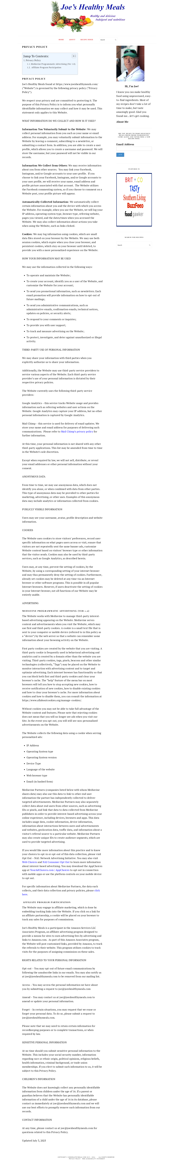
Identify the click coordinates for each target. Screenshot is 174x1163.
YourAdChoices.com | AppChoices (49, 870)
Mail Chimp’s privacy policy (76, 431)
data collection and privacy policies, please (69, 890)
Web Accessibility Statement (93, 1159)
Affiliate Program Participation (46, 67)
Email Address (125, 144)
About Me (122, 121)
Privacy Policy (33, 60)
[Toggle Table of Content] (72, 56)
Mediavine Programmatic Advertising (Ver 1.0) (53, 64)
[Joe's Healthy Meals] (87, 33)
